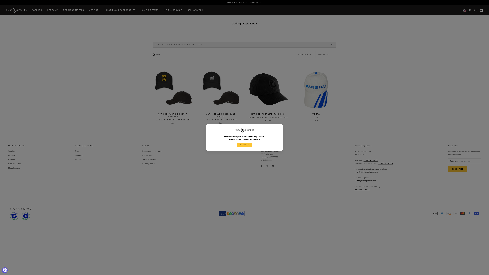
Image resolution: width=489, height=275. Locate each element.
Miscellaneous (14, 168)
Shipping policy (148, 164)
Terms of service (149, 160)
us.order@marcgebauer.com (366, 172)
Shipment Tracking (362, 189)
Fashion (11, 160)
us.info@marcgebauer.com (365, 181)
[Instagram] (267, 165)
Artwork (94, 10)
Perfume (52, 10)
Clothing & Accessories (120, 10)
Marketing (79, 155)
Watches (37, 10)
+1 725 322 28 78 (371, 160)
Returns (78, 160)
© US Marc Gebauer (21, 209)
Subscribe (458, 169)
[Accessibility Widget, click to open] (5, 270)
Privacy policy (147, 155)
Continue (244, 145)
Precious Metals (73, 10)
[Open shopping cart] (481, 10)
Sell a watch (195, 10)
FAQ (77, 151)
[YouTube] (273, 165)
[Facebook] (261, 165)
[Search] (475, 10)
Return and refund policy (152, 151)
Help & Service (173, 10)
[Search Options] (333, 45)
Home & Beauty (150, 10)
